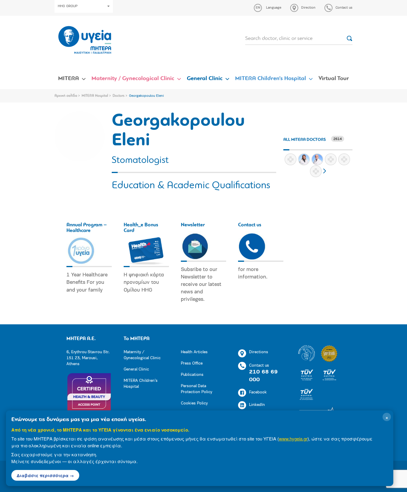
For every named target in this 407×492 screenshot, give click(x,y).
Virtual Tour (334, 79)
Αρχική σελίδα (66, 96)
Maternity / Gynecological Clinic (132, 79)
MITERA (68, 79)
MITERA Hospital (95, 96)
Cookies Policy (194, 403)
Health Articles (194, 352)
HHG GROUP (67, 6)
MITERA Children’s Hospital (270, 79)
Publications (192, 375)
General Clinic (205, 79)
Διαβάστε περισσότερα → (45, 475)
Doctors (119, 96)
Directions (258, 352)
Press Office (192, 363)
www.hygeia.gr (293, 438)
